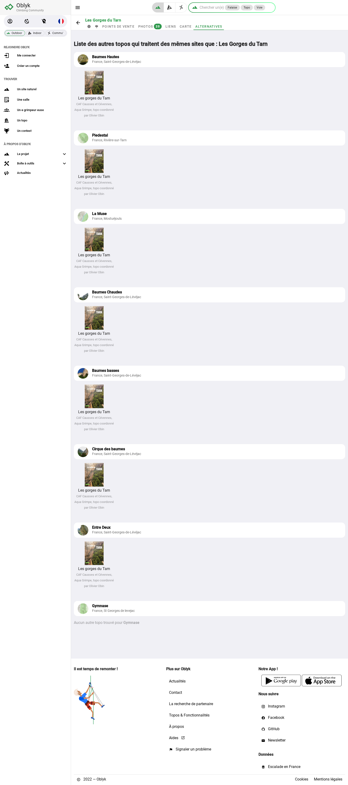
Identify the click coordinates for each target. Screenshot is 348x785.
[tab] (89, 26)
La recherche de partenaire (191, 704)
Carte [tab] (186, 26)
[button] (10, 21)
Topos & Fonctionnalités (189, 715)
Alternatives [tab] (208, 26)
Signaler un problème (193, 749)
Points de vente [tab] (118, 26)
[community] (181, 7)
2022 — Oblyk (94, 779)
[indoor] (169, 7)
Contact (175, 692)
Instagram (276, 706)
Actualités (177, 681)
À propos (176, 726)
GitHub (273, 729)
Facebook (275, 717)
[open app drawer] (77, 7)
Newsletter (276, 740)
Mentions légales (328, 779)
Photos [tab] (149, 26)
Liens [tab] (170, 26)
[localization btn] (44, 21)
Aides (174, 738)
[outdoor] (158, 7)
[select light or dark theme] (27, 21)
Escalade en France (283, 766)
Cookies (301, 779)
